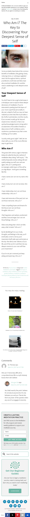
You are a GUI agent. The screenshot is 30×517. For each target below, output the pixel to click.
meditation (17, 274)
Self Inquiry (12, 277)
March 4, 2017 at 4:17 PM (16, 367)
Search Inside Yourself (22, 275)
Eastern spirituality (22, 272)
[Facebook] (7, 515)
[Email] (22, 515)
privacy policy (10, 445)
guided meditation (9, 274)
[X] (12, 515)
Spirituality (12, 270)
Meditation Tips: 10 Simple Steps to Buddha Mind (15, 330)
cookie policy (22, 445)
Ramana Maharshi (12, 275)
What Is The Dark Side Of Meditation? (15, 311)
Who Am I (18, 277)
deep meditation (13, 272)
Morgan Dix (14, 382)
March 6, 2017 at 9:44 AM (19, 385)
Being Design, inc (17, 510)
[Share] (22, 46)
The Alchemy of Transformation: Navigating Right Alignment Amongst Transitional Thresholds (15, 350)
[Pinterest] (17, 515)
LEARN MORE (15, 491)
